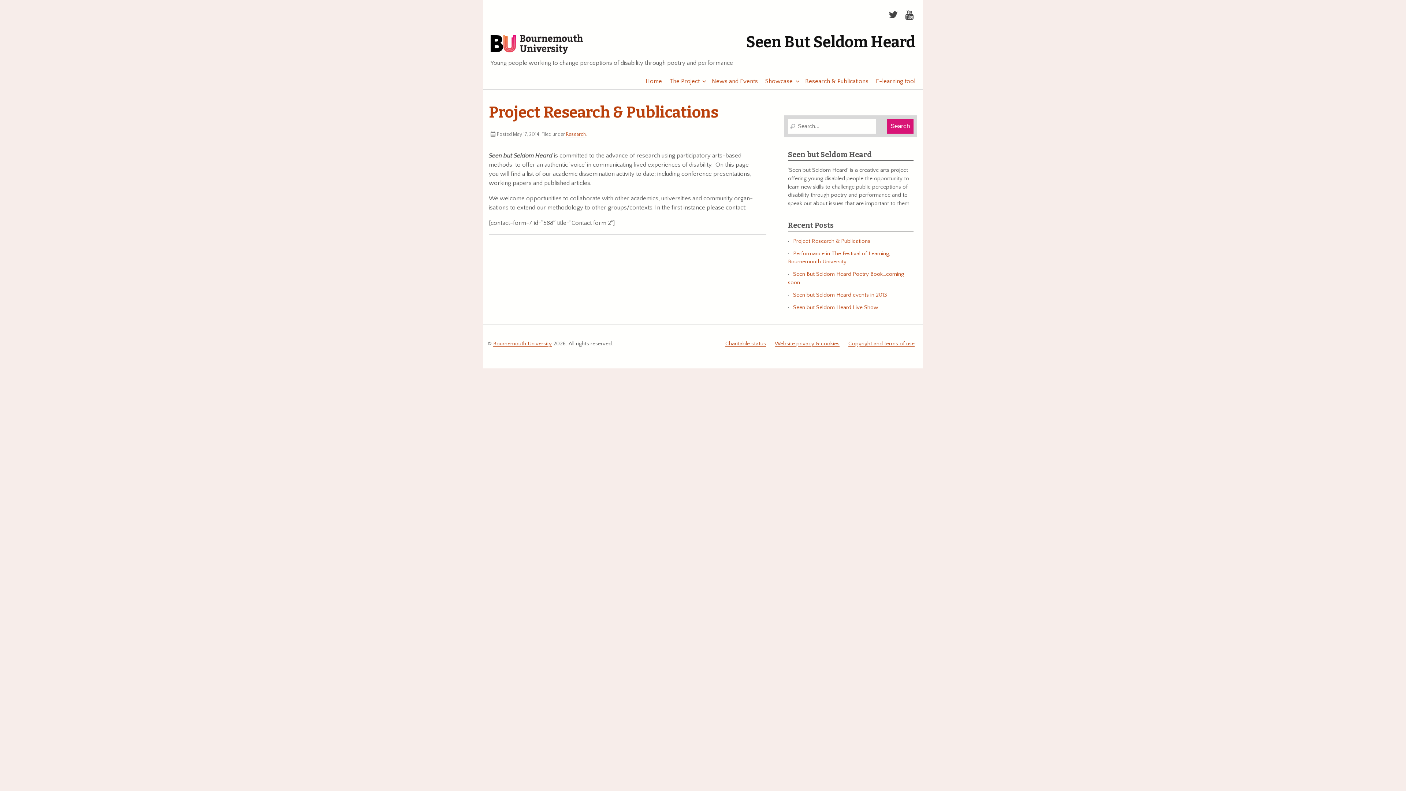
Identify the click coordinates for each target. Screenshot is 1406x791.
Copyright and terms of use (881, 344)
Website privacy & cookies (807, 344)
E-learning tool (895, 81)
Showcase (779, 81)
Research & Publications (836, 81)
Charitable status (745, 344)
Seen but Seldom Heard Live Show (835, 307)
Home (654, 81)
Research (576, 134)
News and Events (735, 81)
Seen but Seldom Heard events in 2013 (840, 295)
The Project (684, 81)
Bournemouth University (537, 44)
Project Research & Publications (831, 241)
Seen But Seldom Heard (830, 42)
